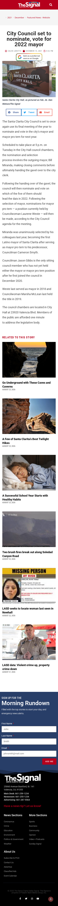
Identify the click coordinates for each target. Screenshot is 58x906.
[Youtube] (38, 899)
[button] (7, 4)
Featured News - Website (38, 17)
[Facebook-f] (20, 899)
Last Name (7, 735)
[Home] (3, 17)
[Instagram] (32, 899)
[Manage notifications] (50, 899)
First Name (7, 723)
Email (4, 748)
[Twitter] (26, 899)
